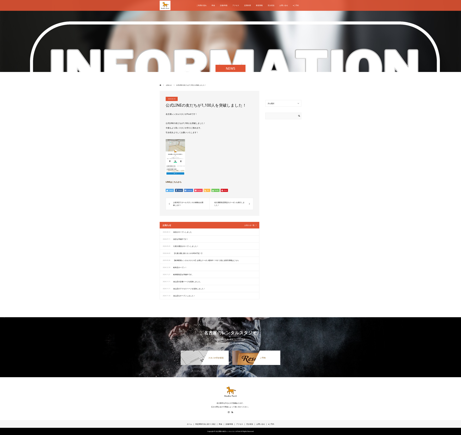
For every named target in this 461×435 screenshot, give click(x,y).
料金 (213, 5)
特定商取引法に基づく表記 (205, 424)
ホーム (189, 424)
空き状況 (271, 5)
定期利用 (247, 5)
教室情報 (259, 5)
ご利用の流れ (202, 5)
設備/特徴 (223, 5)
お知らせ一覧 (249, 225)
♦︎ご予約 (296, 5)
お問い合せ (283, 5)
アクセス (235, 5)
